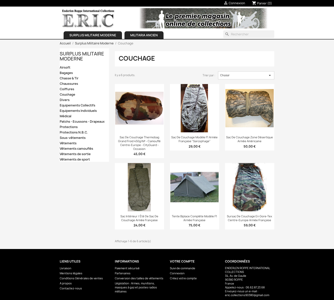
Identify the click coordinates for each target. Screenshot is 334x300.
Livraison (65, 268)
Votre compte (182, 261)
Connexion (177, 273)
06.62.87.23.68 (255, 287)
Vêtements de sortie (75, 154)
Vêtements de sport (75, 159)
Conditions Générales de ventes (81, 278)
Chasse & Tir (69, 78)
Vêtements (68, 143)
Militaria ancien (144, 35)
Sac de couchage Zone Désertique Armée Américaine (249, 139)
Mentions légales (71, 273)
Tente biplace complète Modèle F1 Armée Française (194, 218)
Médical (65, 116)
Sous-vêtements (73, 138)
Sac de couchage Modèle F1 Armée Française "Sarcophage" (194, 139)
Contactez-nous (71, 288)
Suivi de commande (182, 268)
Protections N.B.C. (74, 132)
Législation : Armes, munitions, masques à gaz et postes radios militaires (136, 287)
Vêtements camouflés (76, 149)
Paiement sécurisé (127, 268)
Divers (65, 100)
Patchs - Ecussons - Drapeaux (82, 122)
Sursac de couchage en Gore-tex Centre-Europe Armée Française (249, 218)
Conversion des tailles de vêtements (139, 278)
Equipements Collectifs (77, 105)
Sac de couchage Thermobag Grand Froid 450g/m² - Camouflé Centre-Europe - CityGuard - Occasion (139, 142)
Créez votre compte (183, 278)
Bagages (66, 73)
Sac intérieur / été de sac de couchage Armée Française (139, 218)
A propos (66, 283)
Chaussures (69, 84)
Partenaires (122, 273)
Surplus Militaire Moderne (92, 35)
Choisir (246, 75)
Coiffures (67, 89)
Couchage (67, 95)
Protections (69, 127)
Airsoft (65, 67)
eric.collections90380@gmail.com (247, 295)
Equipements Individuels (78, 111)
